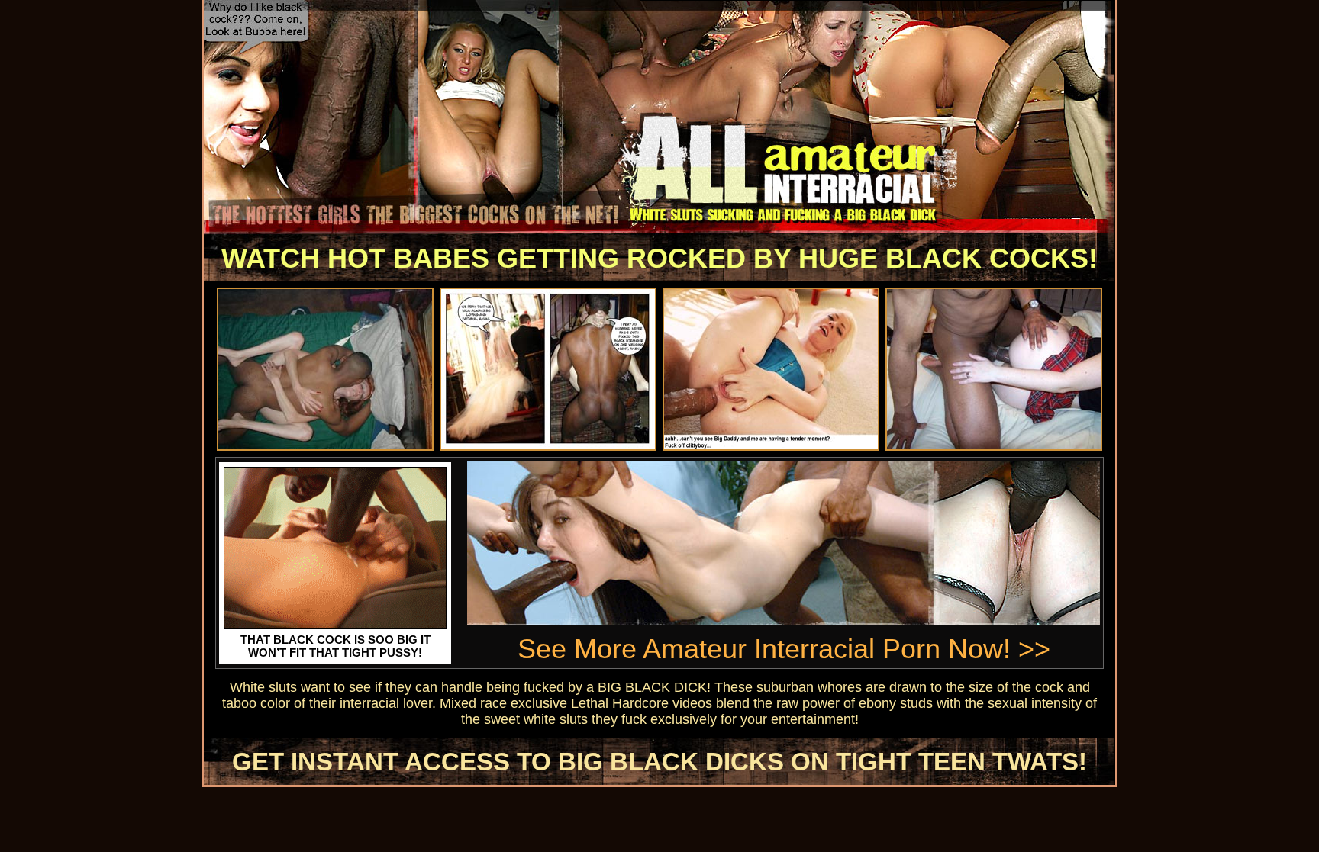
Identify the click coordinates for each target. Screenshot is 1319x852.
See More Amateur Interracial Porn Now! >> (784, 648)
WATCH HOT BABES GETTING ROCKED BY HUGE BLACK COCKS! (659, 258)
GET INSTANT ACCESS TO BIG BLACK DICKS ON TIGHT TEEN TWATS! (659, 762)
